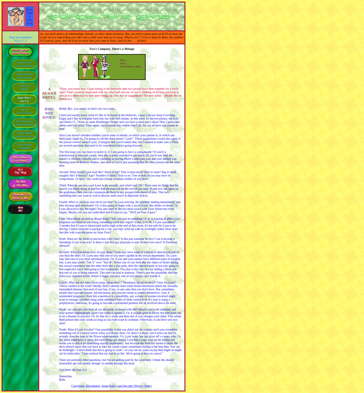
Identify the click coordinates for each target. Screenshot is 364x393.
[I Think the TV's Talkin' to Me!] (20, 201)
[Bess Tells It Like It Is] (24, 104)
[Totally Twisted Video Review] (24, 80)
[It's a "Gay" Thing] (20, 176)
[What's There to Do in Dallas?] (20, 164)
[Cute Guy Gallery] (24, 92)
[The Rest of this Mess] (20, 189)
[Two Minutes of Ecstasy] (24, 151)
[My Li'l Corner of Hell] (24, 115)
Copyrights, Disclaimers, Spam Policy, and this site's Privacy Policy (111, 385)
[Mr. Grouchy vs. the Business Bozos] (24, 127)
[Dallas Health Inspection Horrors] (24, 139)
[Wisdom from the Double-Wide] (24, 68)
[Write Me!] (20, 214)
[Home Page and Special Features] (20, 56)
